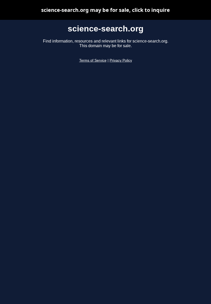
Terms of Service (93, 60)
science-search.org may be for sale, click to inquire (105, 9)
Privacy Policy (121, 60)
